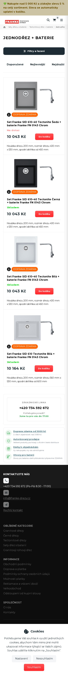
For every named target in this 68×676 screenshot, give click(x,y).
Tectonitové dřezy (14, 540)
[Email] (6, 492)
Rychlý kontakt (13, 510)
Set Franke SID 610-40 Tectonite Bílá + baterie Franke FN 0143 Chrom (33, 278)
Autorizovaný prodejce (26, 439)
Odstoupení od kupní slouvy (22, 593)
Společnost (12, 602)
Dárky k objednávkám (25, 447)
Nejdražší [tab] (58, 64)
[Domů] (17, 21)
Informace (11, 559)
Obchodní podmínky (17, 564)
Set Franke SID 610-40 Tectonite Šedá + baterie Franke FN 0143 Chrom (34, 124)
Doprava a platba (14, 569)
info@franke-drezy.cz (16, 498)
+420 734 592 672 (34, 408)
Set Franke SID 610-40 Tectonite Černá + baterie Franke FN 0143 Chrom (33, 201)
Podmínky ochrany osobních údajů (26, 573)
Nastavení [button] (21, 658)
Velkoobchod (12, 588)
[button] (44, 136)
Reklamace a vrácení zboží (20, 583)
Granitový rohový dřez (17, 550)
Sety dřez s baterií (14, 545)
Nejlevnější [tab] (37, 64)
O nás (7, 607)
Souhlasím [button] (34, 667)
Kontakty (9, 612)
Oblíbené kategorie (18, 525)
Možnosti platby (14, 578)
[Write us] (6, 504)
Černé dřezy (11, 535)
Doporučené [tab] (15, 64)
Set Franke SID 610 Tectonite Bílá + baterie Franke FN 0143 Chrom (31, 355)
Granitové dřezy (13, 530)
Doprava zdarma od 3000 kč (29, 431)
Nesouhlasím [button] (44, 658)
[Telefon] (6, 480)
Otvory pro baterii (23, 455)
